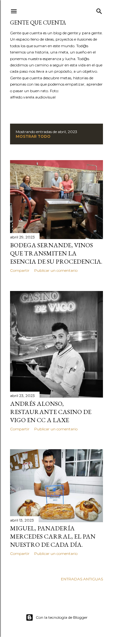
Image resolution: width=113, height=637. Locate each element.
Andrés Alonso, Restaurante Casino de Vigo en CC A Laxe (50, 412)
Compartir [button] (20, 270)
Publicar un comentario (56, 270)
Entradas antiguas (82, 579)
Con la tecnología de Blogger (62, 617)
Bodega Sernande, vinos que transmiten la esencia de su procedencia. (56, 253)
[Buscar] (99, 10)
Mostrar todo (33, 136)
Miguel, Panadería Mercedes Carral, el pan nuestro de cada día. (52, 536)
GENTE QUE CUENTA (38, 22)
